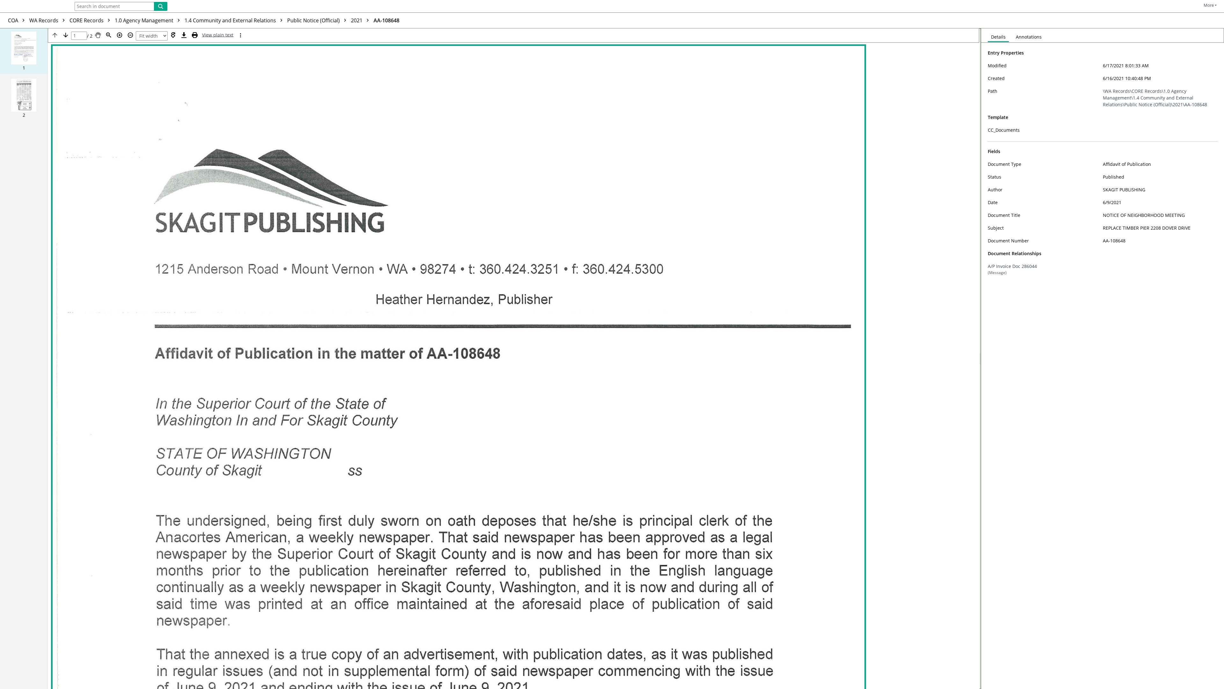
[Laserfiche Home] (33, 7)
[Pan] (97, 35)
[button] (23, 51)
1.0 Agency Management (145, 20)
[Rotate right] (173, 35)
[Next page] (65, 35)
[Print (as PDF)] (194, 35)
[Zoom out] (130, 35)
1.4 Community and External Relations (231, 20)
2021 (357, 20)
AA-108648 (386, 20)
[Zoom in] (119, 35)
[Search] (160, 6)
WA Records (44, 20)
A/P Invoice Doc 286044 (1012, 266)
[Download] (183, 35)
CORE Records (87, 20)
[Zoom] (108, 35)
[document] (1102, 358)
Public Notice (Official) (314, 20)
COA (13, 20)
